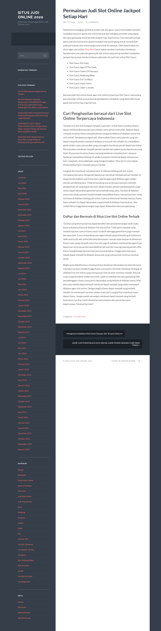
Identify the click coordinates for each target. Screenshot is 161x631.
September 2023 (25, 327)
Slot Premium (23, 565)
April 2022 (22, 380)
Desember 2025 (24, 209)
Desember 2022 (24, 375)
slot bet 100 (23, 539)
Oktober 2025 (24, 220)
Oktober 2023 (24, 321)
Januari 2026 (23, 204)
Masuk (21, 602)
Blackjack (22, 475)
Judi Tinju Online (25, 502)
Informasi (22, 491)
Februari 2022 (24, 385)
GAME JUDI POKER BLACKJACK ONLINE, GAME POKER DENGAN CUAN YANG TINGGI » (106, 344)
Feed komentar (24, 612)
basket (21, 470)
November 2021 (24, 396)
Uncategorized (24, 582)
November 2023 (24, 316)
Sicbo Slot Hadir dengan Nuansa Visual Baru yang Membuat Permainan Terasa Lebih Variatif (31, 139)
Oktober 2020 (24, 439)
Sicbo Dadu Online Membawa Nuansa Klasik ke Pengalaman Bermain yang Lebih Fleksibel (33, 115)
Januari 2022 (23, 391)
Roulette (21, 518)
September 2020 (25, 444)
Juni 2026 (22, 183)
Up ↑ (140, 361)
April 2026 (22, 193)
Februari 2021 (24, 423)
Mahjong (21, 512)
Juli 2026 (22, 177)
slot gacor (22, 555)
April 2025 (22, 236)
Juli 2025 (22, 231)
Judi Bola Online (24, 496)
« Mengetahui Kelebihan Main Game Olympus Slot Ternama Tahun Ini (94, 333)
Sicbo (20, 528)
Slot (19, 534)
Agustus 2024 (24, 268)
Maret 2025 (23, 241)
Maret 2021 (23, 417)
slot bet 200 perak (25, 544)
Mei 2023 (22, 348)
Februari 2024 (24, 300)
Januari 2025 (23, 252)
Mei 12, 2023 (69, 22)
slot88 (20, 571)
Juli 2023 (22, 337)
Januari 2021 (23, 428)
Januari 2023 (23, 369)
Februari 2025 (24, 247)
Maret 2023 (23, 359)
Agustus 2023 (24, 332)
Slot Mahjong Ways (26, 560)
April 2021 (22, 412)
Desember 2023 (24, 311)
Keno (20, 507)
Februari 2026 (24, 199)
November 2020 (24, 433)
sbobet (21, 523)
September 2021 (25, 407)
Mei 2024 (22, 284)
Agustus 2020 (24, 449)
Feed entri (22, 607)
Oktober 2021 (24, 401)
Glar (80, 22)
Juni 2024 (22, 279)
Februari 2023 (24, 364)
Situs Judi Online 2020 (30, 14)
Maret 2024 (23, 295)
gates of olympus (25, 486)
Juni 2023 (22, 343)
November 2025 (24, 215)
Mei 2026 (22, 188)
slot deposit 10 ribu (26, 549)
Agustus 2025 (24, 225)
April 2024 (22, 289)
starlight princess (25, 576)
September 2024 (25, 263)
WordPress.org (24, 618)
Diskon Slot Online (25, 480)
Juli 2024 (22, 273)
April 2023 (22, 353)
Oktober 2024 (24, 257)
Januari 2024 (23, 305)
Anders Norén (128, 361)
